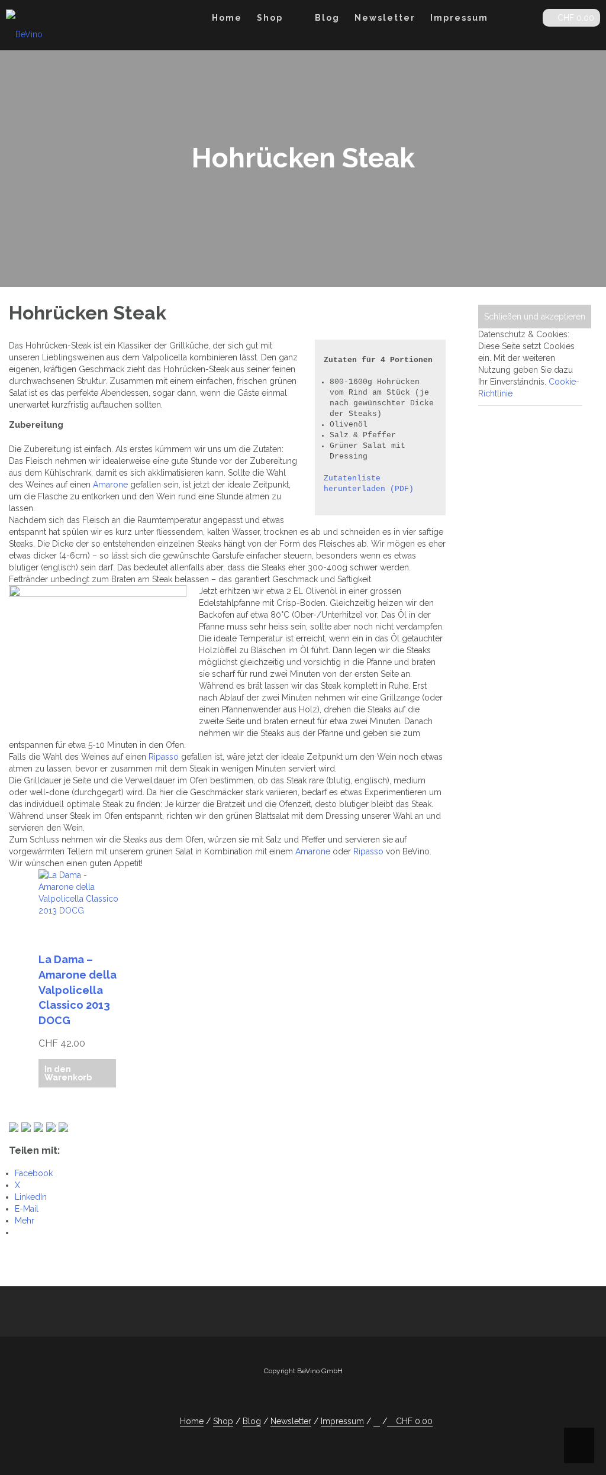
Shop (270, 17)
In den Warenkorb (68, 1073)
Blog (327, 17)
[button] (524, 20)
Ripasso (164, 756)
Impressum (459, 17)
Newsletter (384, 17)
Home (227, 17)
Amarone (110, 484)
